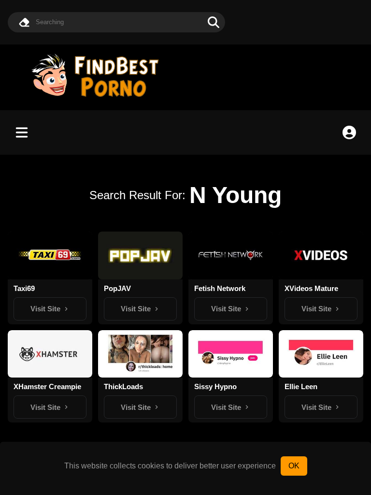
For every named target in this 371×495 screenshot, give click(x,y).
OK (294, 466)
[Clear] (24, 22)
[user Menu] (349, 132)
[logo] (99, 98)
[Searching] (213, 22)
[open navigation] (22, 132)
